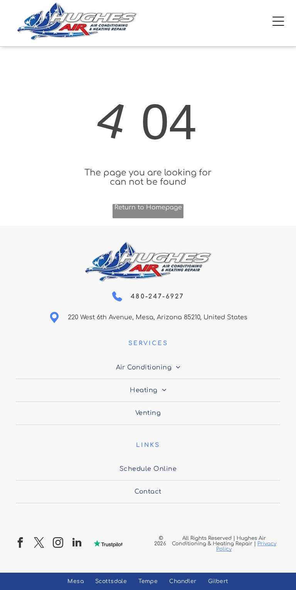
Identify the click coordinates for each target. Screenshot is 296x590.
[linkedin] (77, 543)
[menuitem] (148, 367)
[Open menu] (278, 21)
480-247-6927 (157, 296)
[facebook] (20, 543)
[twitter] (39, 543)
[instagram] (58, 543)
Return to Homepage (148, 207)
